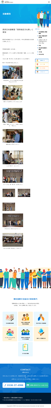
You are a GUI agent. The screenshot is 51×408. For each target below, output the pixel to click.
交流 (40, 45)
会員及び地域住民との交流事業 (25, 338)
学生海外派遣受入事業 (43, 48)
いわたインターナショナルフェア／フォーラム (43, 41)
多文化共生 (41, 54)
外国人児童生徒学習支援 (43, 36)
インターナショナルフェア (10, 338)
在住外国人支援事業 (41, 323)
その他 (40, 52)
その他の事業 (25, 353)
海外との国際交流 (41, 338)
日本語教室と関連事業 (43, 32)
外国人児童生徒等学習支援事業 (25, 323)
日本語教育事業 (10, 323)
